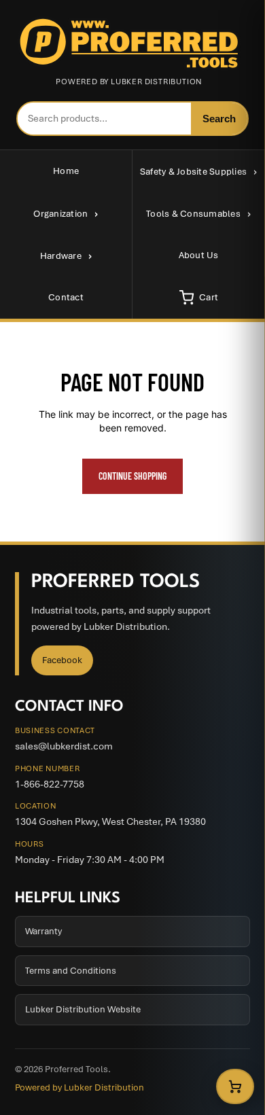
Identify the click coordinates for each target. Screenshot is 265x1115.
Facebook (62, 660)
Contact (66, 297)
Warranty (43, 931)
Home (66, 171)
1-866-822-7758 (49, 784)
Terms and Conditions (70, 970)
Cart (208, 297)
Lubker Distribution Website (83, 1009)
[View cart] (235, 1086)
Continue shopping (132, 476)
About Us (199, 255)
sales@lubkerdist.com (64, 746)
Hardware (61, 256)
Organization (60, 213)
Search (219, 118)
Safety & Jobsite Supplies (193, 171)
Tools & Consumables (193, 213)
